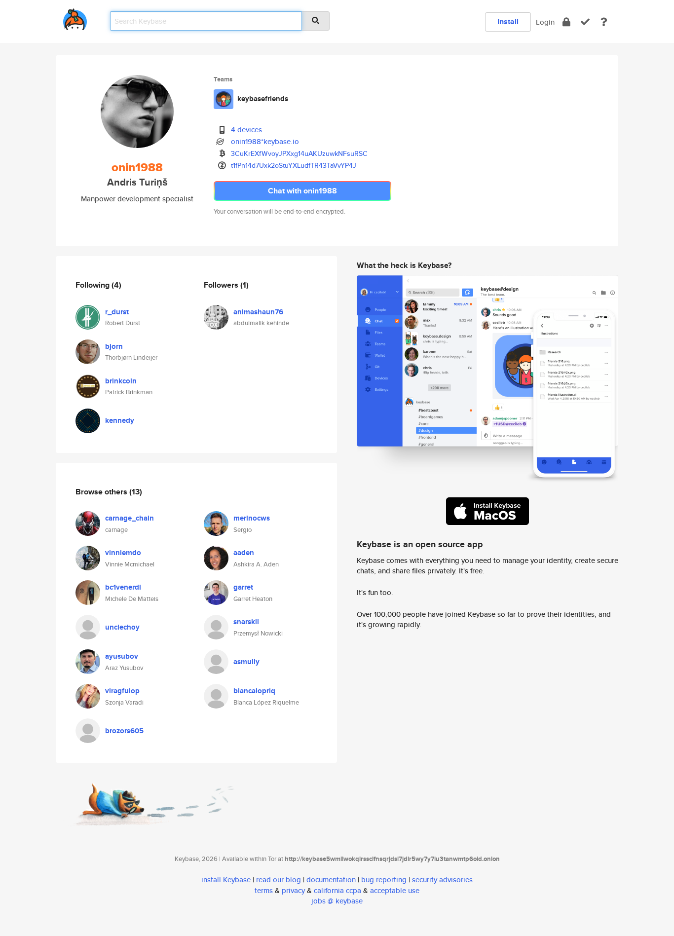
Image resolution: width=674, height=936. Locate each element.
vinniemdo (123, 552)
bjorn (114, 346)
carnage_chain (129, 518)
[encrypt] (566, 22)
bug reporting (384, 879)
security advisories (442, 879)
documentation (331, 879)
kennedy (119, 420)
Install (508, 21)
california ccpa (337, 890)
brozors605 (124, 730)
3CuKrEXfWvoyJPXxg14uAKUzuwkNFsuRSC (299, 153)
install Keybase (226, 879)
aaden (243, 552)
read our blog (278, 879)
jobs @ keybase (337, 901)
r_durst (117, 311)
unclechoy (122, 627)
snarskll (246, 621)
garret (243, 587)
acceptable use (394, 890)
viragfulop (122, 690)
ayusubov (121, 656)
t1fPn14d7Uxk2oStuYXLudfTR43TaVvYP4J (293, 165)
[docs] (603, 22)
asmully (246, 661)
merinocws (251, 518)
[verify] (585, 22)
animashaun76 (258, 311)
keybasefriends (262, 98)
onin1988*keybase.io (265, 141)
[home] (75, 17)
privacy (293, 890)
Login (545, 22)
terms (264, 890)
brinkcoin (121, 380)
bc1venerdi (123, 587)
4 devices (246, 129)
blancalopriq (254, 690)
